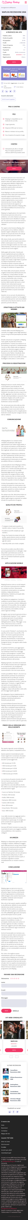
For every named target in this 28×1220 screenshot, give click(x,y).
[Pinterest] (14, 91)
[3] (15, 978)
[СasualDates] (6, 1071)
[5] (18, 978)
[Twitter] (10, 91)
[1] (11, 978)
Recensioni (4, 1128)
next (17, 1057)
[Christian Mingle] (6, 1100)
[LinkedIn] (6, 91)
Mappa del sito (5, 1133)
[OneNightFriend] (21, 75)
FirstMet (3, 1147)
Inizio (14, 168)
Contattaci (4, 1131)
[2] (13, 978)
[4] (17, 978)
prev (11, 1057)
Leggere (14, 1046)
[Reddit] (9, 1111)
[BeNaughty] (14, 75)
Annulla (16, 1011)
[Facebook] (2, 91)
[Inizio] (10, 2)
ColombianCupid (6, 1153)
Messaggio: (4, 998)
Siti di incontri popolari (8, 99)
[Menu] (26, 2)
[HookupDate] (6, 1085)
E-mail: (3, 990)
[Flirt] (6, 75)
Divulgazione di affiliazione (9, 1208)
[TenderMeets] (6, 1092)
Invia (6, 1011)
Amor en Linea (5, 1141)
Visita (14, 62)
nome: (3, 982)
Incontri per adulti (6, 1150)
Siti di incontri (5, 1144)
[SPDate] (6, 1078)
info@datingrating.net (8, 1161)
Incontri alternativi (7, 96)
